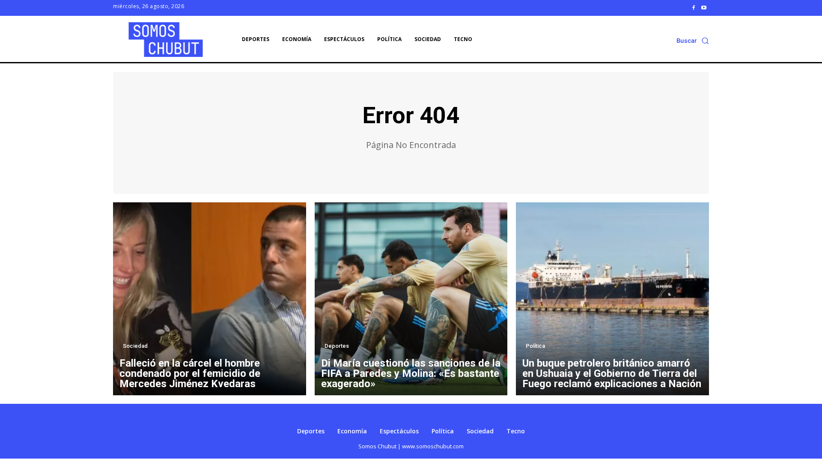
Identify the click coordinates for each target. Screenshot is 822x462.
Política (535, 346)
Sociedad (135, 346)
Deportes (337, 346)
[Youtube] (704, 8)
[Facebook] (693, 8)
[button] (692, 40)
